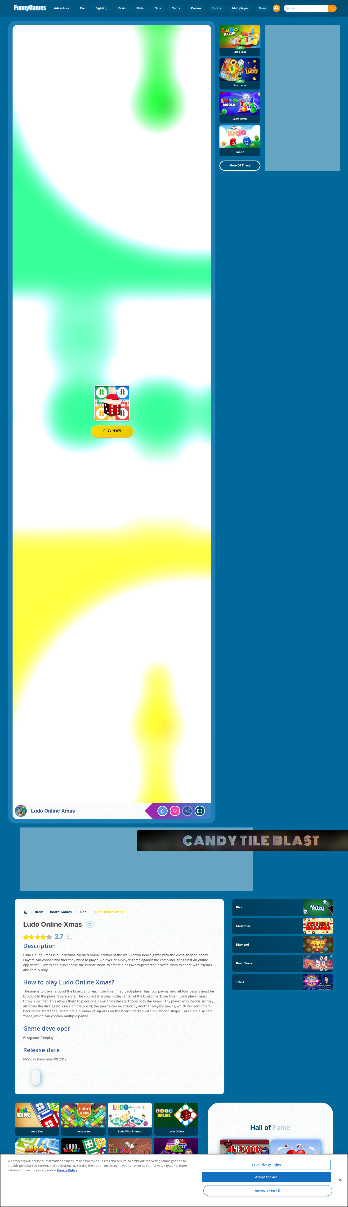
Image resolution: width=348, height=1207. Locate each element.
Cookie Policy (67, 1170)
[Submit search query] (332, 8)
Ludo (82, 912)
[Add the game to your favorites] (90, 924)
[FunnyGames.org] (25, 911)
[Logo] (30, 8)
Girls (158, 8)
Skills (140, 8)
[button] (276, 8)
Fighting (101, 8)
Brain (122, 8)
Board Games (61, 912)
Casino (196, 8)
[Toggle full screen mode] (200, 811)
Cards (176, 8)
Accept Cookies (266, 1177)
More (262, 8)
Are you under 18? (268, 1191)
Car (82, 8)
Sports (216, 8)
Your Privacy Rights (266, 1164)
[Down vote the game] (175, 811)
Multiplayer (240, 8)
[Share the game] (187, 811)
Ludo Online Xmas (108, 912)
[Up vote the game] (162, 811)
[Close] (340, 1180)
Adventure (61, 8)
